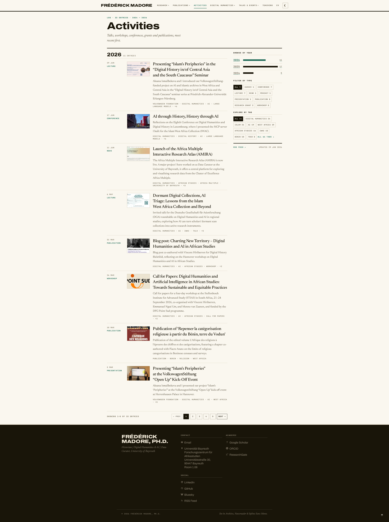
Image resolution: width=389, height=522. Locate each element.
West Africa (266, 125)
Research (163, 5)
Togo (251, 137)
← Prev (176, 416)
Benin (239, 137)
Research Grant (244, 105)
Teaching (268, 5)
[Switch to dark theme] (285, 5)
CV (277, 5)
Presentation (243, 99)
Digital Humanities (222, 5)
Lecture (240, 93)
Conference (265, 87)
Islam (239, 125)
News (252, 93)
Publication (262, 99)
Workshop (263, 105)
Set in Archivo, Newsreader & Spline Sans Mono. (243, 514)
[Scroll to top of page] (382, 515)
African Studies (245, 131)
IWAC (264, 131)
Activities (200, 5)
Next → (222, 416)
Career (249, 87)
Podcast (265, 93)
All (238, 87)
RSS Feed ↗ (239, 147)
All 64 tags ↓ (266, 137)
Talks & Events (249, 5)
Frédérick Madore (126, 5)
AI (251, 125)
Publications (181, 5)
